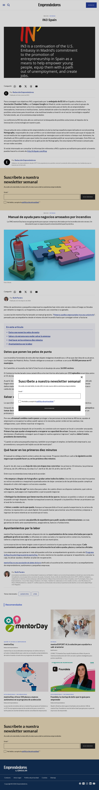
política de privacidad (44, 401)
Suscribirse (49, 408)
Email (20, 391)
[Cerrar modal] (82, 377)
